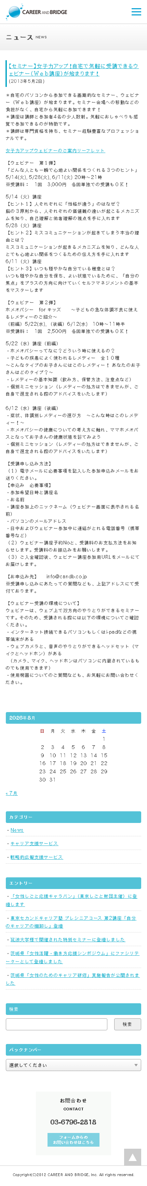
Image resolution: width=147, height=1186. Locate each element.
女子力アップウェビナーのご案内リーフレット (55, 150)
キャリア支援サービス (34, 843)
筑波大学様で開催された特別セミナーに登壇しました (68, 939)
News (17, 830)
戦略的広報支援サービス (37, 857)
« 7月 (12, 793)
